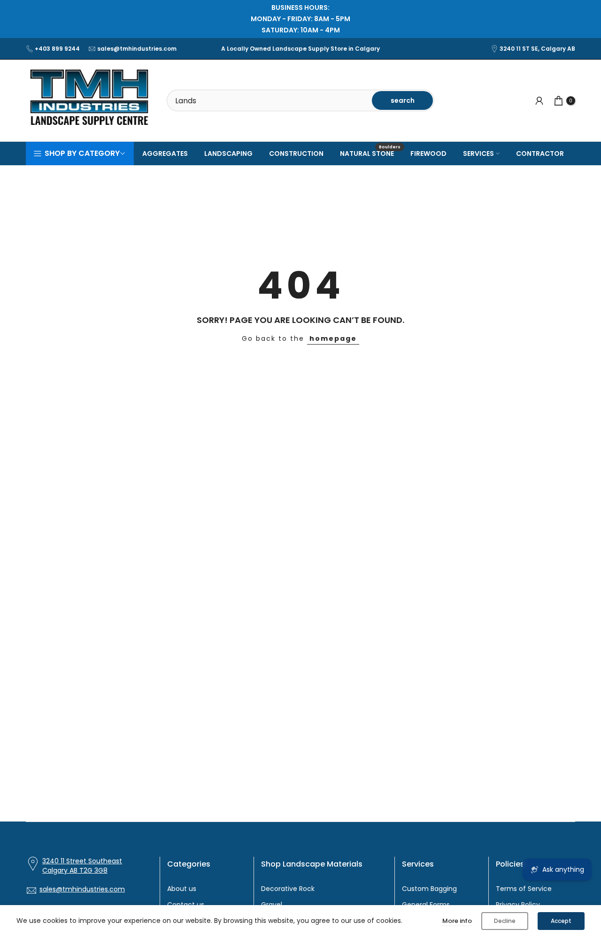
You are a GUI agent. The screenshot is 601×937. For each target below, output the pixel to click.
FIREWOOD (428, 153)
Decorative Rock (288, 888)
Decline (505, 921)
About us (181, 888)
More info (457, 920)
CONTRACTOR (540, 153)
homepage (333, 338)
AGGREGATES (165, 153)
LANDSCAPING (228, 153)
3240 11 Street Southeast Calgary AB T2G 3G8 (82, 866)
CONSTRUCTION (296, 153)
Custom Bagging (429, 888)
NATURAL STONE (370, 153)
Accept (561, 921)
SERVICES (478, 153)
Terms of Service (524, 888)
